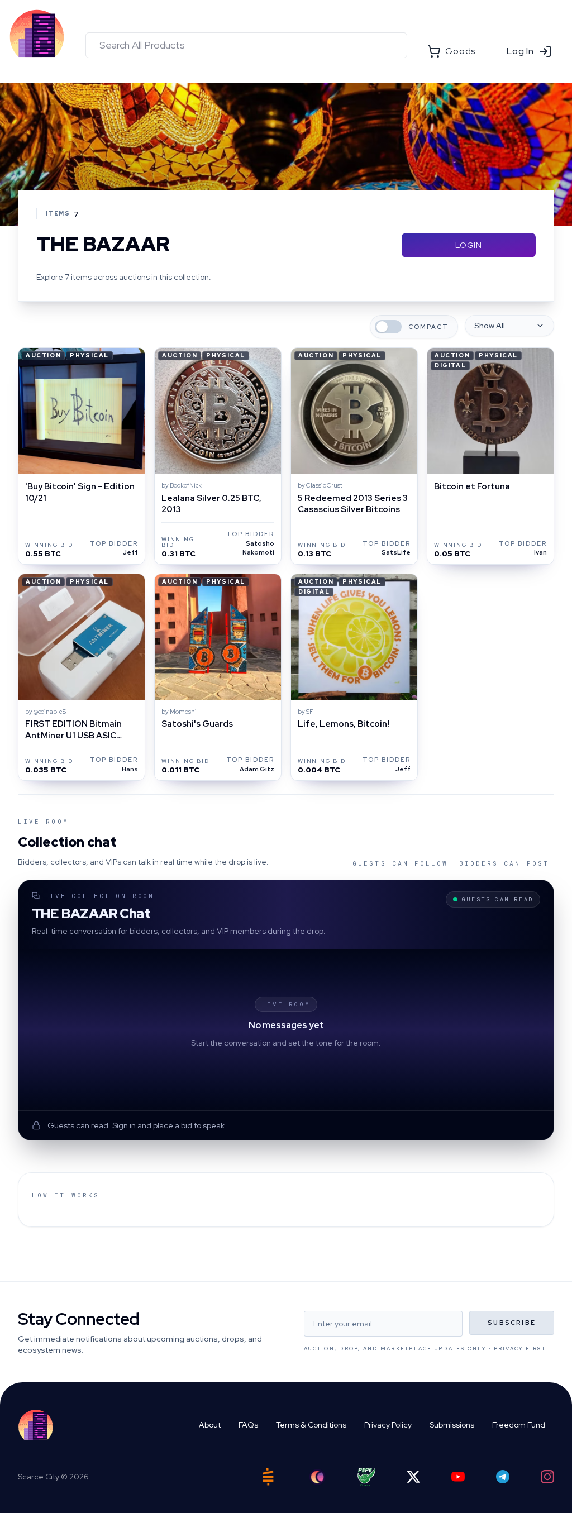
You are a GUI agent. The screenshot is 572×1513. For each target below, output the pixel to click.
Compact (428, 327)
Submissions (452, 1425)
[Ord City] (317, 1477)
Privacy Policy (388, 1425)
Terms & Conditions (311, 1425)
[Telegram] (502, 1476)
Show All (489, 326)
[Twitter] (413, 1476)
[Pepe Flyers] (366, 1477)
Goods (460, 51)
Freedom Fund (518, 1425)
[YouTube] (458, 1476)
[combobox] (246, 45)
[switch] (388, 326)
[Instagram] (547, 1476)
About (210, 1425)
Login (468, 245)
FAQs (248, 1425)
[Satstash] (268, 1477)
